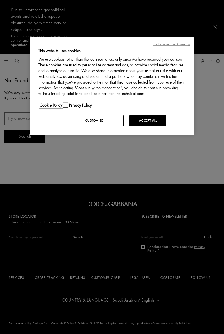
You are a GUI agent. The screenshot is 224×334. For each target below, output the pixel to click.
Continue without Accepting (171, 44)
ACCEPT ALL (148, 120)
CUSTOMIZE (94, 120)
